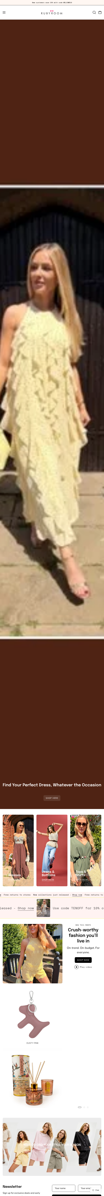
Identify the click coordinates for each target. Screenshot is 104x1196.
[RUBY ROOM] (52, 12)
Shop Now (14, 879)
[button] (94, 12)
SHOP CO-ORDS (52, 1149)
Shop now (46, 894)
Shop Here (52, 798)
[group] (52, 2)
